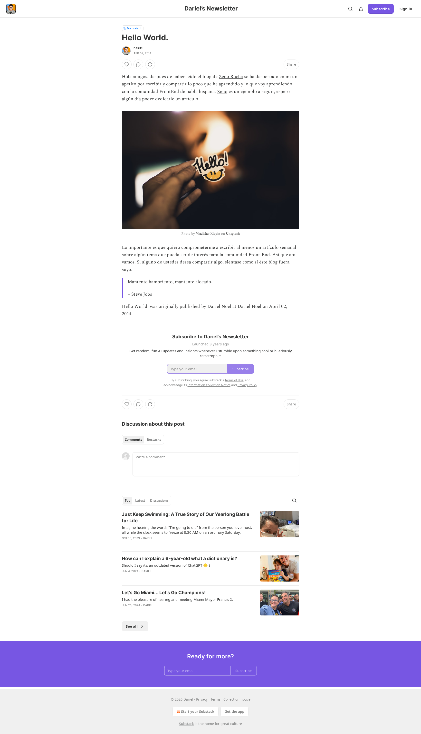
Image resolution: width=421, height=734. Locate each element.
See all (132, 626)
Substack (186, 723)
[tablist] (143, 439)
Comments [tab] (133, 439)
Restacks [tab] (154, 439)
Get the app (234, 711)
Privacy (202, 699)
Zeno (222, 91)
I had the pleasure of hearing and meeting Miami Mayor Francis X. (177, 599)
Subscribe (381, 8)
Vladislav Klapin (208, 233)
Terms (215, 699)
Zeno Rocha (231, 76)
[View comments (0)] (138, 64)
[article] (210, 529)
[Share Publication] (361, 9)
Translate (132, 28)
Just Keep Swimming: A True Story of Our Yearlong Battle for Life (185, 517)
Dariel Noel (249, 306)
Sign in (406, 8)
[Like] (127, 64)
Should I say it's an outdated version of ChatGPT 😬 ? (166, 565)
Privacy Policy (247, 385)
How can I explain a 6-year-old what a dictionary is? (179, 558)
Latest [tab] (140, 500)
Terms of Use (234, 380)
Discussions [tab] (159, 500)
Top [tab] (127, 500)
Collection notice (236, 699)
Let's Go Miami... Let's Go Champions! (164, 592)
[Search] (350, 9)
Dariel (138, 48)
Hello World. (135, 306)
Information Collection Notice (209, 385)
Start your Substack (197, 711)
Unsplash (233, 233)
